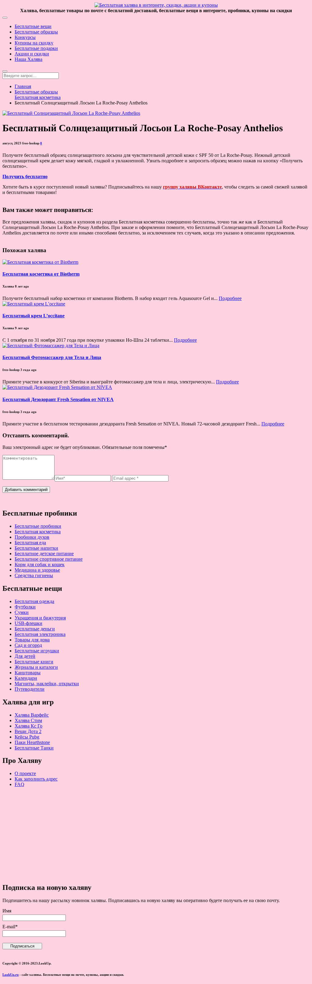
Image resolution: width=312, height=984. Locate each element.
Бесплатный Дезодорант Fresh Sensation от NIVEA (58, 399)
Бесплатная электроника (40, 634)
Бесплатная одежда (34, 601)
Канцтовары (28, 672)
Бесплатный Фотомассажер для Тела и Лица (51, 357)
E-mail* (10, 926)
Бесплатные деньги (35, 628)
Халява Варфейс (32, 715)
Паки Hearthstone (32, 742)
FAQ (19, 784)
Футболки (25, 606)
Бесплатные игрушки (37, 650)
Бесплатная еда (30, 542)
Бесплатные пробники (38, 526)
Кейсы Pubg (27, 736)
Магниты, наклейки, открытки (47, 683)
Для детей (25, 656)
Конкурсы (25, 37)
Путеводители (29, 689)
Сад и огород (28, 645)
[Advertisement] (156, 834)
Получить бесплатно (25, 176)
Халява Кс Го (28, 725)
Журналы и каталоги (36, 667)
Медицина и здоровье (37, 570)
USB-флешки (28, 623)
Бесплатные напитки (36, 548)
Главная (23, 86)
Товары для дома (32, 639)
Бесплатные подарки (36, 48)
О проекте (25, 773)
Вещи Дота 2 (28, 731)
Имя (6, 910)
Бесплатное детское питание (44, 553)
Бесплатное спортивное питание (49, 559)
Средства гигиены (34, 575)
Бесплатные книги (34, 661)
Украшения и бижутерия (40, 617)
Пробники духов (32, 537)
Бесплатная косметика (38, 97)
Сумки (22, 612)
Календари (26, 678)
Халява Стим (28, 720)
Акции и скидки (32, 53)
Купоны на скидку (34, 42)
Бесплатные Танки (34, 747)
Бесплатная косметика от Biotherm (41, 274)
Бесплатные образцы (36, 31)
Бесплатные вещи (33, 26)
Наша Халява (28, 59)
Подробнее (230, 298)
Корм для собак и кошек (40, 564)
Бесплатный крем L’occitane (33, 315)
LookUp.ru (10, 974)
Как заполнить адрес (36, 778)
